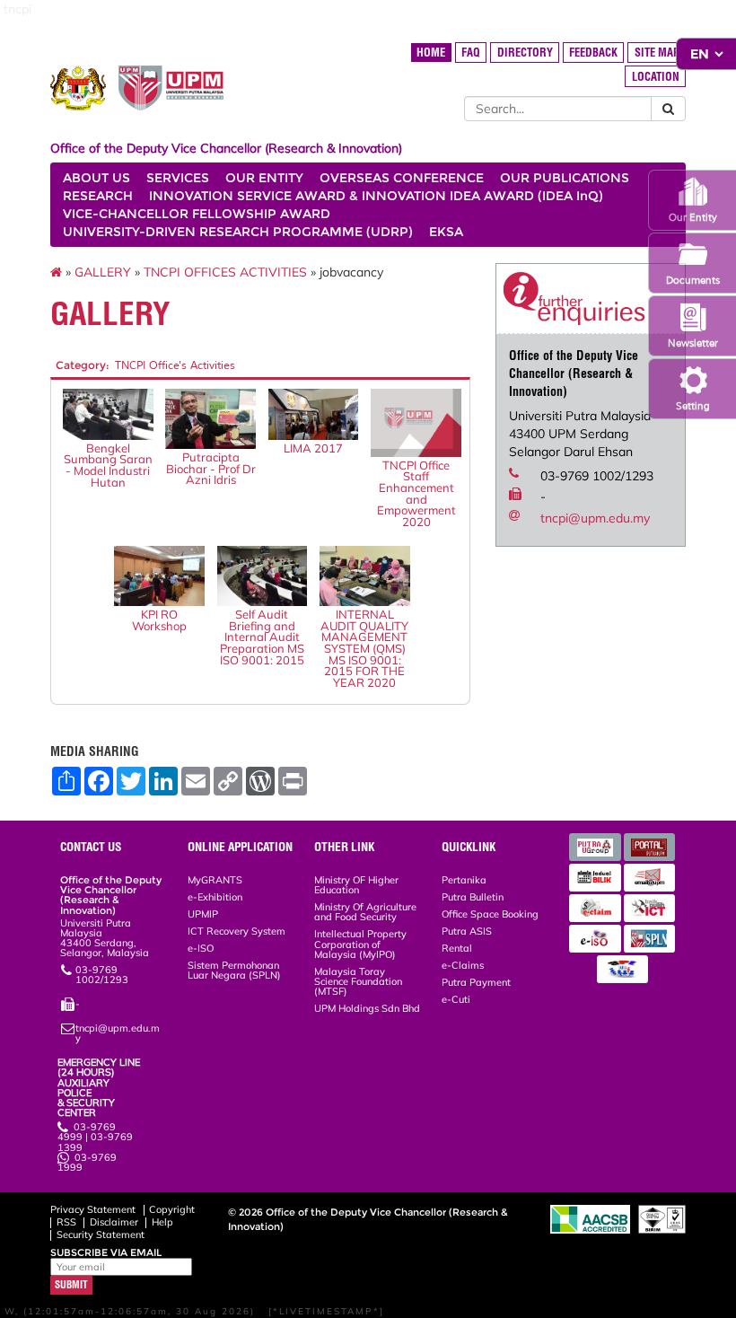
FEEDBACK (593, 52)
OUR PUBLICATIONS (564, 178)
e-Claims (463, 965)
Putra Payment (476, 982)
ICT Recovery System (236, 931)
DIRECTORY (525, 52)
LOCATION (655, 76)
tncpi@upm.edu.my (595, 518)
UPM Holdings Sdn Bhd (367, 1008)
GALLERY (102, 272)
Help (162, 1222)
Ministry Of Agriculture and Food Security (365, 912)
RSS (66, 1222)
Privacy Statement (93, 1209)
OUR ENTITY (264, 178)
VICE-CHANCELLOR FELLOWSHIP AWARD (196, 214)
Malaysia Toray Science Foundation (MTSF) (358, 981)
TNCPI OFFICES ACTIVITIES (225, 272)
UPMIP (203, 914)
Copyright (172, 1209)
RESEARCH (98, 196)
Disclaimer (114, 1222)
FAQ (470, 52)
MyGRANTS (215, 880)
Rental (457, 948)
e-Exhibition (215, 897)
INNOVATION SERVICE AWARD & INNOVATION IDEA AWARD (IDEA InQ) (376, 196)
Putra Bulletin (473, 897)
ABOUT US (96, 178)
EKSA (446, 232)
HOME (430, 52)
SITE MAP (657, 52)
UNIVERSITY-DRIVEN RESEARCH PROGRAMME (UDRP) (238, 232)
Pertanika (464, 880)
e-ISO (201, 948)
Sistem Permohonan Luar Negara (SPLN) (234, 970)
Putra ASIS (467, 931)
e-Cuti (456, 999)
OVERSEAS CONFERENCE (402, 178)
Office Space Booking (490, 914)
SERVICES (177, 178)
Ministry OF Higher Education (356, 885)
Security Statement (101, 1234)
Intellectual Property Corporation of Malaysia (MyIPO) (360, 943)
